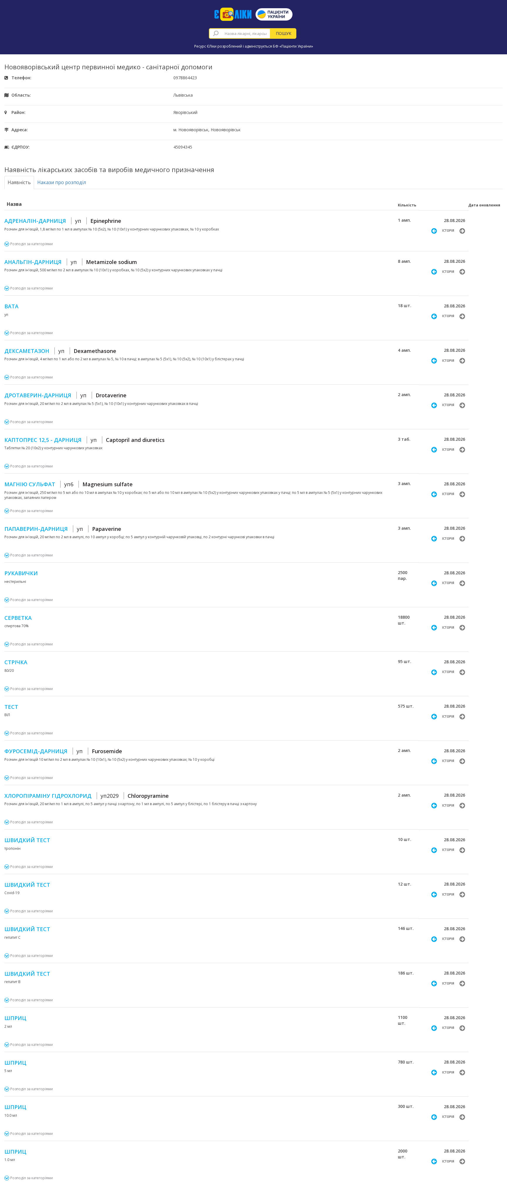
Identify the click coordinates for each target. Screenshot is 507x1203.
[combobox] (240, 33)
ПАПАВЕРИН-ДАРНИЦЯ (62, 528)
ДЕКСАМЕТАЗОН (60, 350)
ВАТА (11, 306)
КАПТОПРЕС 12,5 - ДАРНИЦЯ (84, 439)
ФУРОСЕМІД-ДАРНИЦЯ (63, 751)
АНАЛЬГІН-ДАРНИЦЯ (70, 261)
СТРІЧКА (15, 662)
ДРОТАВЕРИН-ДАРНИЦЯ (65, 395)
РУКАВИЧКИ (21, 573)
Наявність (19, 182)
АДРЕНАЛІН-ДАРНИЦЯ (62, 220)
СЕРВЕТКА (18, 617)
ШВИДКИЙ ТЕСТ (27, 840)
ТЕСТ (11, 706)
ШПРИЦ (15, 1018)
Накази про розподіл (61, 182)
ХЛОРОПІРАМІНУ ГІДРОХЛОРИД (86, 795)
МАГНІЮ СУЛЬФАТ (68, 484)
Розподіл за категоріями (31, 244)
